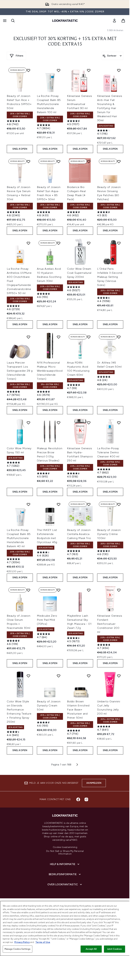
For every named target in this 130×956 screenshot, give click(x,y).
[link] (114, 20)
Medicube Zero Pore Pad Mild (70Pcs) (47, 619)
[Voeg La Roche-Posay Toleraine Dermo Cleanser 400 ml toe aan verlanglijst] (119, 423)
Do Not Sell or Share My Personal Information (65, 852)
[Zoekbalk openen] (13, 20)
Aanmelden (93, 783)
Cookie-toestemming (65, 847)
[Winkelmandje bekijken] (123, 20)
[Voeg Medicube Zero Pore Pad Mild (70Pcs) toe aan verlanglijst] (59, 590)
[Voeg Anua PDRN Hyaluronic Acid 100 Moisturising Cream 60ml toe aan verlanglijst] (89, 337)
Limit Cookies (114, 949)
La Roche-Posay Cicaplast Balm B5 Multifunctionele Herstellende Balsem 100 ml (49, 104)
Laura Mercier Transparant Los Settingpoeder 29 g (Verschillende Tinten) (19, 370)
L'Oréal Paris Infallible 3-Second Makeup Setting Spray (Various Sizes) (109, 277)
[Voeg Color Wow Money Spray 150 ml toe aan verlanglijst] (28, 423)
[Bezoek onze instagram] (86, 799)
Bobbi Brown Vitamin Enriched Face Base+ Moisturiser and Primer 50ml (78, 709)
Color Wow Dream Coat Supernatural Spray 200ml (79, 272)
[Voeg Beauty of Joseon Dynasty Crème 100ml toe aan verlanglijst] (119, 504)
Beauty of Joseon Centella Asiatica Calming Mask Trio (79, 534)
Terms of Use (42, 942)
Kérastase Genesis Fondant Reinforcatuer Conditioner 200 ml (109, 624)
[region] (65, 928)
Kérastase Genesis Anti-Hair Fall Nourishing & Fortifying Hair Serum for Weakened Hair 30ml (109, 108)
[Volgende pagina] (77, 764)
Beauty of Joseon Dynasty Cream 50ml (49, 705)
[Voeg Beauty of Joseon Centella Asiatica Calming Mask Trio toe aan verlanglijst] (89, 504)
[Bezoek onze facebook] (78, 799)
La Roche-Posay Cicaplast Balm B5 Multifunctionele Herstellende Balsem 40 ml (19, 538)
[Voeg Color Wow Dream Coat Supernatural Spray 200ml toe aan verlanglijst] (89, 243)
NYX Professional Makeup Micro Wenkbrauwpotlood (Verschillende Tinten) (50, 370)
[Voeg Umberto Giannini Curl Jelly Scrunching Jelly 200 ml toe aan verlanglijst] (119, 676)
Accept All (91, 949)
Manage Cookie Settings (17, 949)
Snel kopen (19, 148)
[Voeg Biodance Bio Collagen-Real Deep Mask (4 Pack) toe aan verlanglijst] (89, 161)
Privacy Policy (22, 942)
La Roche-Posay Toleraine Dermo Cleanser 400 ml (108, 452)
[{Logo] (65, 20)
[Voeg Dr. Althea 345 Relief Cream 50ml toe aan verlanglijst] (119, 337)
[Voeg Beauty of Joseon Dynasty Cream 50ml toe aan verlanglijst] (59, 676)
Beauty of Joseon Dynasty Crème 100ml (109, 534)
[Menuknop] (4, 20)
